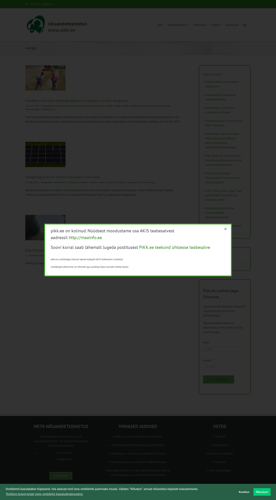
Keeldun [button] (244, 491)
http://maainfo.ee (85, 237)
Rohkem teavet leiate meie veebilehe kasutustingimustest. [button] (44, 494)
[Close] (225, 229)
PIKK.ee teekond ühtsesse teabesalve (174, 247)
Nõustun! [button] (262, 491)
